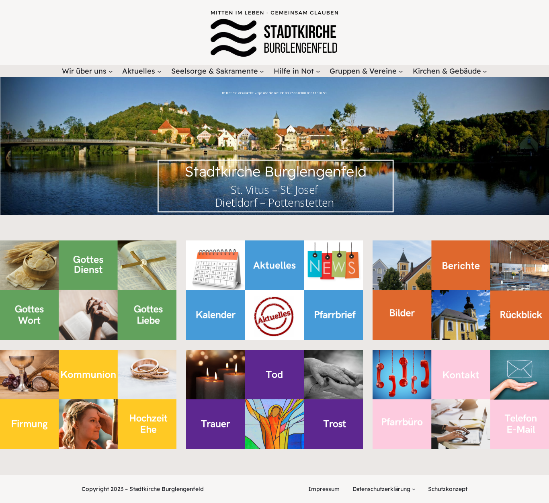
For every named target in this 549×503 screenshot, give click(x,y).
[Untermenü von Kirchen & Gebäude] (485, 71)
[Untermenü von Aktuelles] (159, 71)
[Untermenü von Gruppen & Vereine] (401, 71)
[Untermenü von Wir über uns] (111, 71)
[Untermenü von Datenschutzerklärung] (413, 489)
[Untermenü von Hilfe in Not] (318, 71)
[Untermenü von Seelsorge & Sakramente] (262, 71)
